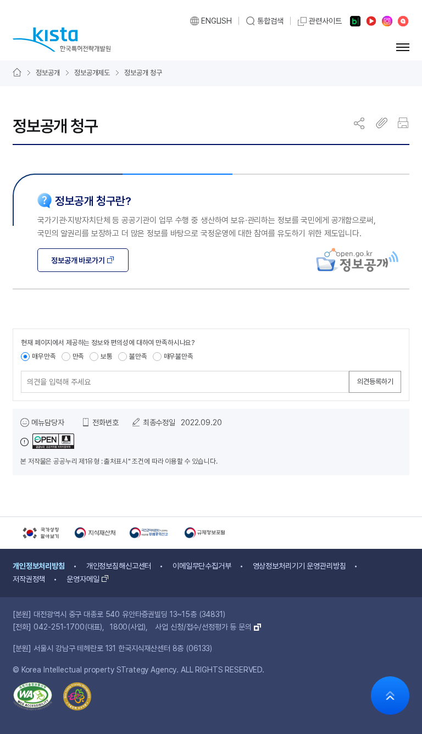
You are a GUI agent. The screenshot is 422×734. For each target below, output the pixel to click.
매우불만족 (178, 356)
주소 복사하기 (382, 123)
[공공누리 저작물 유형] (47, 442)
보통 (107, 356)
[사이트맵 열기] (402, 47)
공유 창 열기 (360, 123)
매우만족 (43, 356)
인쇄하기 (404, 123)
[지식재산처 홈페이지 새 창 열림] (95, 533)
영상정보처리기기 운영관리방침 (299, 565)
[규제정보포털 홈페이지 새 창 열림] (204, 533)
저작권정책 (29, 579)
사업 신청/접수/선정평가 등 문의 (203, 626)
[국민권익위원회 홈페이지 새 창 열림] (150, 533)
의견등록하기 (375, 381)
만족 (79, 356)
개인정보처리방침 (39, 565)
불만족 (138, 356)
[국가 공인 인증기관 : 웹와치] (33, 698)
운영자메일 (82, 579)
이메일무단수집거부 (202, 565)
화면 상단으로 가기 (390, 695)
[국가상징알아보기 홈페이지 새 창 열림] (40, 533)
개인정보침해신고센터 (119, 565)
